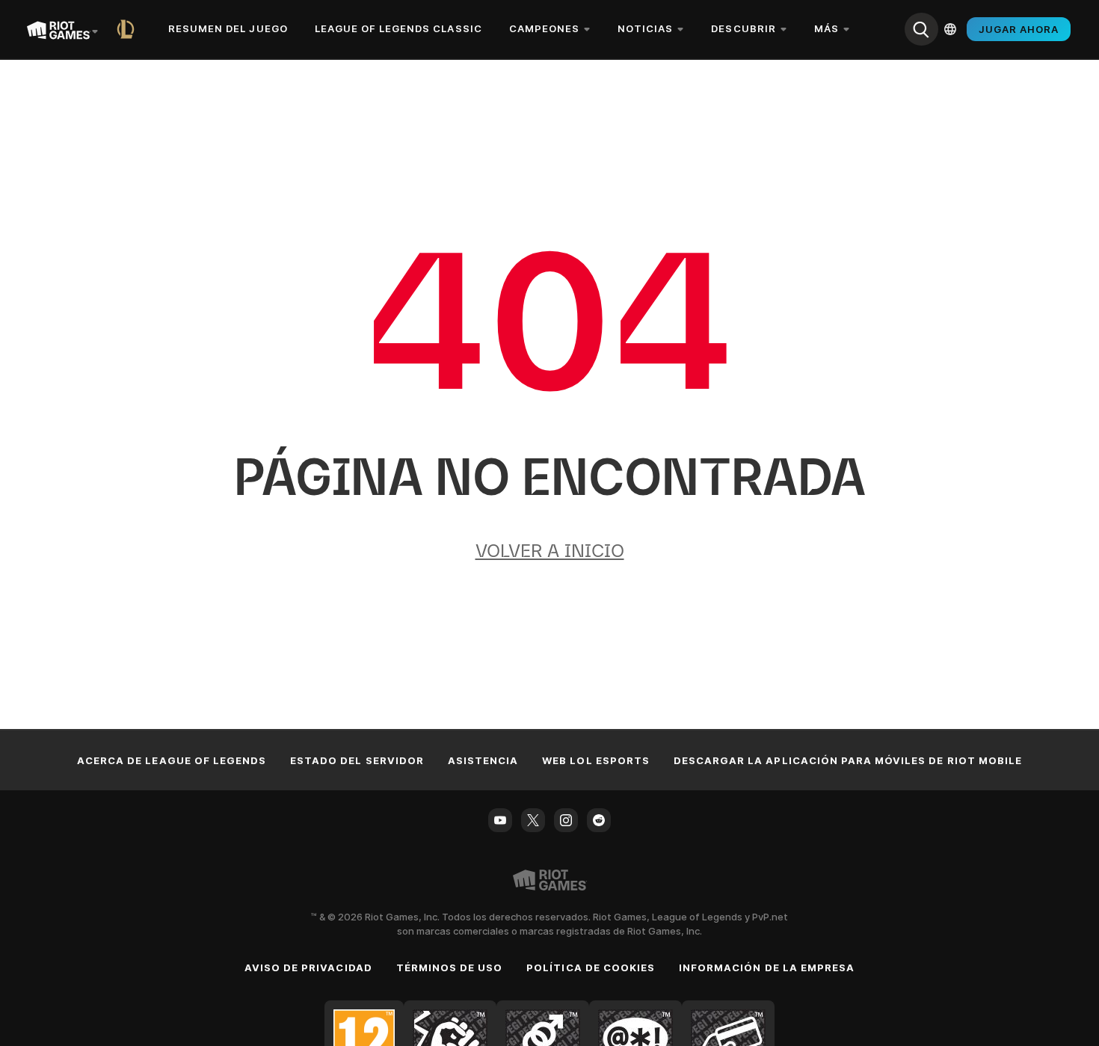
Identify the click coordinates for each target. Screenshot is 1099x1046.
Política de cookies (590, 967)
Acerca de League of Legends (171, 760)
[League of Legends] (128, 29)
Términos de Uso (449, 967)
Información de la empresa (767, 967)
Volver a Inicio (549, 551)
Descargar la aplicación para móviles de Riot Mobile (848, 760)
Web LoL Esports (596, 760)
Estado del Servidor (357, 760)
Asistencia (483, 760)
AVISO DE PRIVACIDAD (308, 967)
